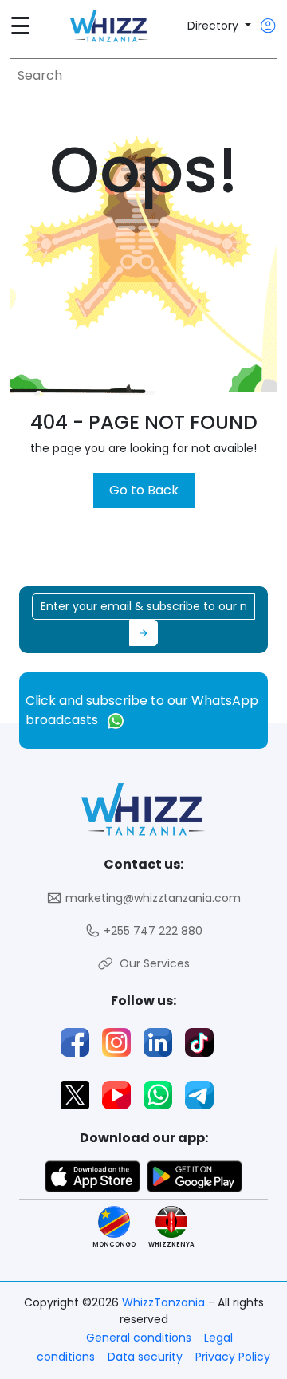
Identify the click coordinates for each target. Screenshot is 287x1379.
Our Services (151, 963)
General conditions (138, 1338)
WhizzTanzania (165, 1302)
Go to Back (144, 490)
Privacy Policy (232, 1357)
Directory (214, 25)
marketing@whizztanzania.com (151, 898)
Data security (145, 1357)
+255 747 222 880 (151, 931)
